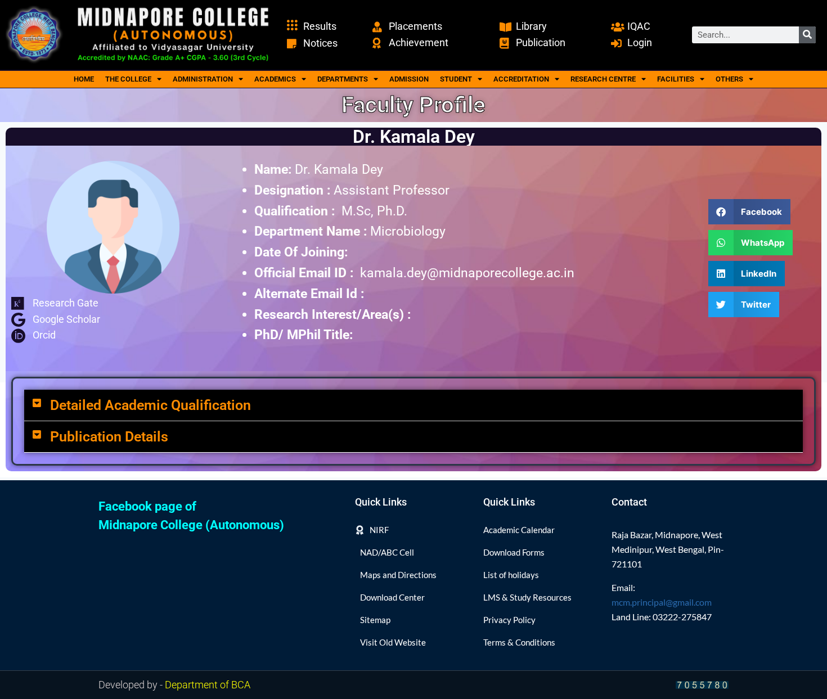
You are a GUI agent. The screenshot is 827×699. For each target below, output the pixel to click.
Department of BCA (207, 685)
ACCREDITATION (521, 79)
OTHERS (729, 79)
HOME (84, 79)
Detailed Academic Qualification (150, 405)
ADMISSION (409, 79)
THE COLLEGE (128, 79)
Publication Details (109, 437)
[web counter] (702, 684)
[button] (749, 211)
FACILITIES (675, 79)
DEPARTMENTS (342, 79)
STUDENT (456, 79)
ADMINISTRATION (203, 79)
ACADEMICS (275, 79)
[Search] (807, 34)
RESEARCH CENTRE (603, 79)
